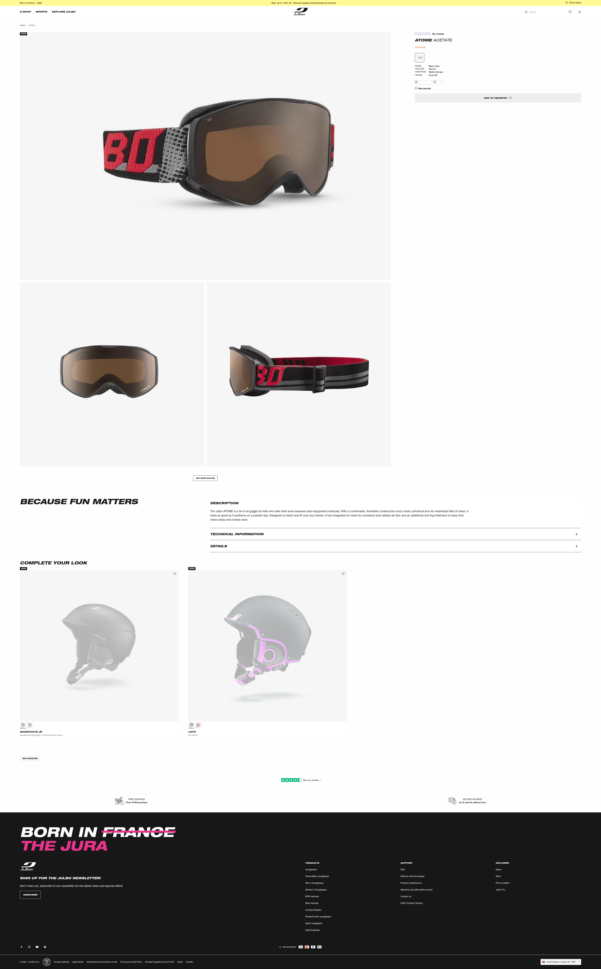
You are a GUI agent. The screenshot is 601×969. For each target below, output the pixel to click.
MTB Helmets (312, 896)
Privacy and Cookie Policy (131, 962)
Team (498, 876)
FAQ (403, 869)
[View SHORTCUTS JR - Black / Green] (23, 725)
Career (180, 962)
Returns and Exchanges (412, 876)
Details (218, 546)
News (498, 869)
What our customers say (498, 34)
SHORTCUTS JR (31, 731)
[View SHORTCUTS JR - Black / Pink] (30, 725)
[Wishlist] (570, 12)
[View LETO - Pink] (198, 725)
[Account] (579, 12)
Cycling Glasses (313, 909)
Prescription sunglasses (317, 876)
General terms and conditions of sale (102, 962)
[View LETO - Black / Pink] (191, 725)
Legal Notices (77, 962)
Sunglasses (311, 869)
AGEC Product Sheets (412, 903)
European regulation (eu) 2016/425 (159, 962)
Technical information (237, 534)
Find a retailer (502, 883)
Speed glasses (312, 930)
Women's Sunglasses (316, 889)
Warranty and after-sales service (417, 889)
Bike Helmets (311, 903)
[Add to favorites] (175, 574)
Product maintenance (411, 883)
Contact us (406, 896)
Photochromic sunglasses (318, 916)
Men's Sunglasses (314, 883)
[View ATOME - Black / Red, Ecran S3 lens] (419, 57)
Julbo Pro (500, 889)
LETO (192, 731)
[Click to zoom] (205, 156)
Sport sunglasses (313, 923)
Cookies (189, 962)
